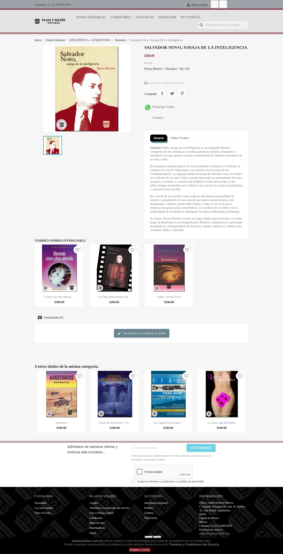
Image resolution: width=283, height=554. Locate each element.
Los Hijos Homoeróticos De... (114, 296)
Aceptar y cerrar (140, 549)
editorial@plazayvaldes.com (214, 533)
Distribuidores (97, 528)
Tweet (172, 93)
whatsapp (167, 17)
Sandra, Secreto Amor (169, 296)
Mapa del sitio (97, 523)
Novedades (40, 503)
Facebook (215, 4)
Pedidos (148, 508)
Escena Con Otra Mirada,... (59, 296)
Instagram (223, 4)
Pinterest (182, 93)
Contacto (145, 17)
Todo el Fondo (43, 513)
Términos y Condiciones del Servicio (194, 544)
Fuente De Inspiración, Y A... (115, 422)
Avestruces (61, 422)
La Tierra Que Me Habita (221, 422)
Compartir (162, 93)
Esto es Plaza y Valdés (102, 513)
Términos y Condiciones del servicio (109, 508)
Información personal (156, 503)
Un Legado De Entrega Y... (168, 422)
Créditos (148, 513)
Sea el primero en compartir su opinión (144, 333)
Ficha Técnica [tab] (180, 138)
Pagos (93, 533)
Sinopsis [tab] (158, 138)
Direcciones (150, 518)
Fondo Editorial (91, 17)
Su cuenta (153, 496)
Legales (94, 503)
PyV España (190, 17)
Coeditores (121, 17)
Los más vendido (44, 508)
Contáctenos (96, 518)
